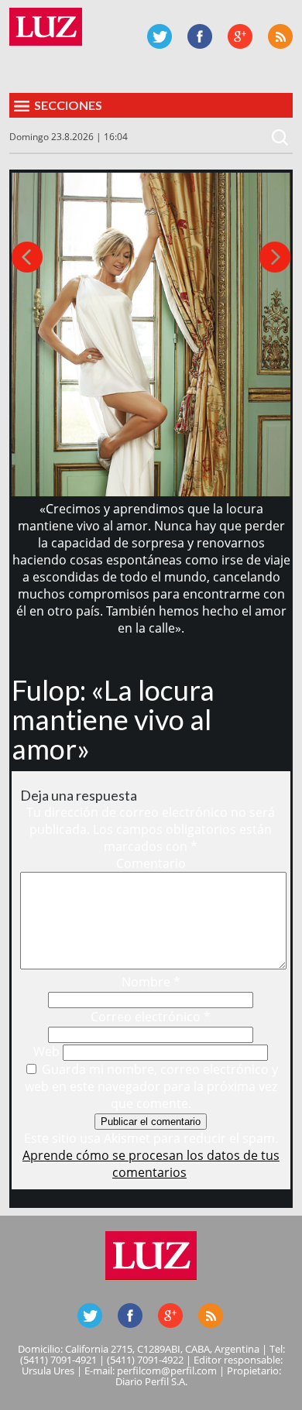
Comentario (151, 863)
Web (46, 1051)
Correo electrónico (151, 1016)
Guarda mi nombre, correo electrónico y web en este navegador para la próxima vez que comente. (152, 1086)
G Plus (240, 36)
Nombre (151, 981)
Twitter (159, 36)
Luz (45, 27)
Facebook (199, 36)
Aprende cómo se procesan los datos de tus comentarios (151, 1164)
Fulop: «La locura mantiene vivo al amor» (113, 719)
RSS (280, 36)
